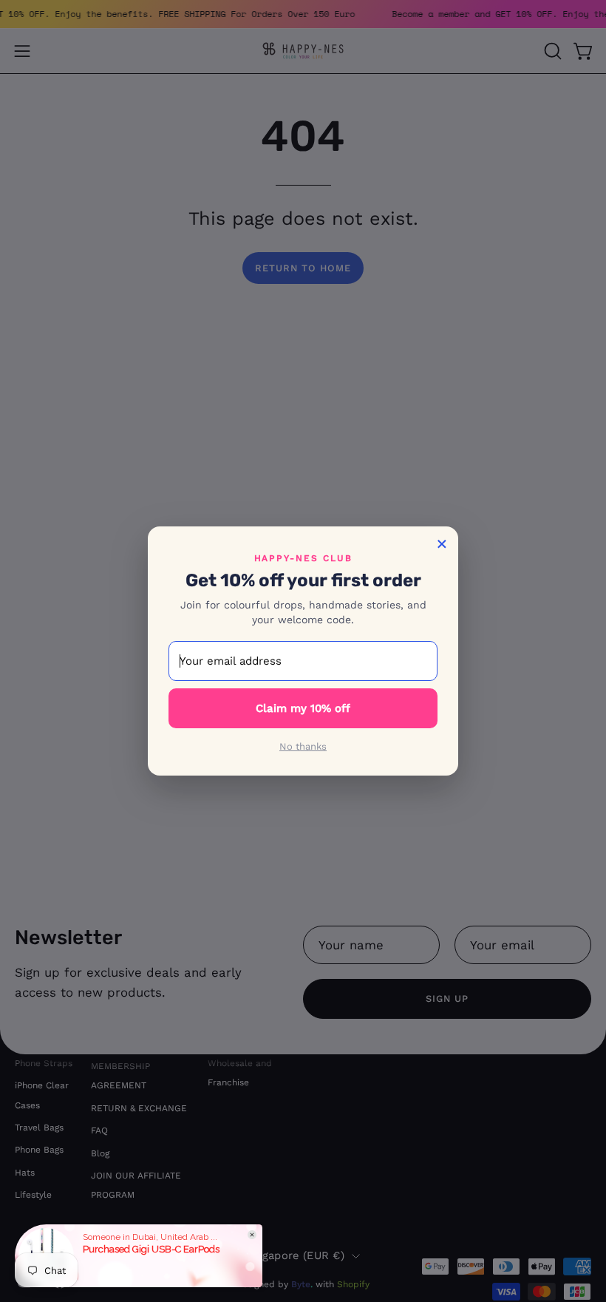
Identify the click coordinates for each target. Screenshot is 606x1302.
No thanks (303, 746)
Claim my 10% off (303, 708)
